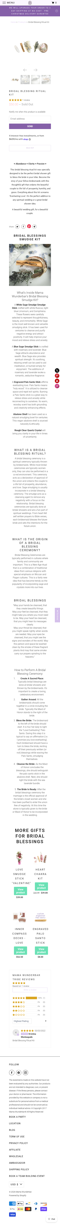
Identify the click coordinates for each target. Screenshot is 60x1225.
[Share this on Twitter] (17, 227)
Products (22, 22)
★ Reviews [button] (57, 615)
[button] (15, 100)
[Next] (35, 70)
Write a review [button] (30, 990)
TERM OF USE (17, 1136)
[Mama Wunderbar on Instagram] (26, 1072)
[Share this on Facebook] (23, 227)
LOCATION (15, 1123)
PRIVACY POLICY (18, 1143)
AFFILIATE (15, 1149)
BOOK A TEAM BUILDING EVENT (27, 1176)
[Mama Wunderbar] (30, 2)
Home (13, 22)
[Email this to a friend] (34, 227)
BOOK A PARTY (17, 1117)
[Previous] (25, 70)
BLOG (12, 1130)
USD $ (14, 1184)
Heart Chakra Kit (40, 874)
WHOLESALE (16, 1156)
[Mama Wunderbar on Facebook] (12, 1072)
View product (20, 891)
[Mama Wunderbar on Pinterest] (19, 1072)
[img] (27, 1030)
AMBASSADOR (17, 1163)
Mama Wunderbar (24, 1192)
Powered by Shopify (17, 1195)
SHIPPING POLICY (19, 1169)
